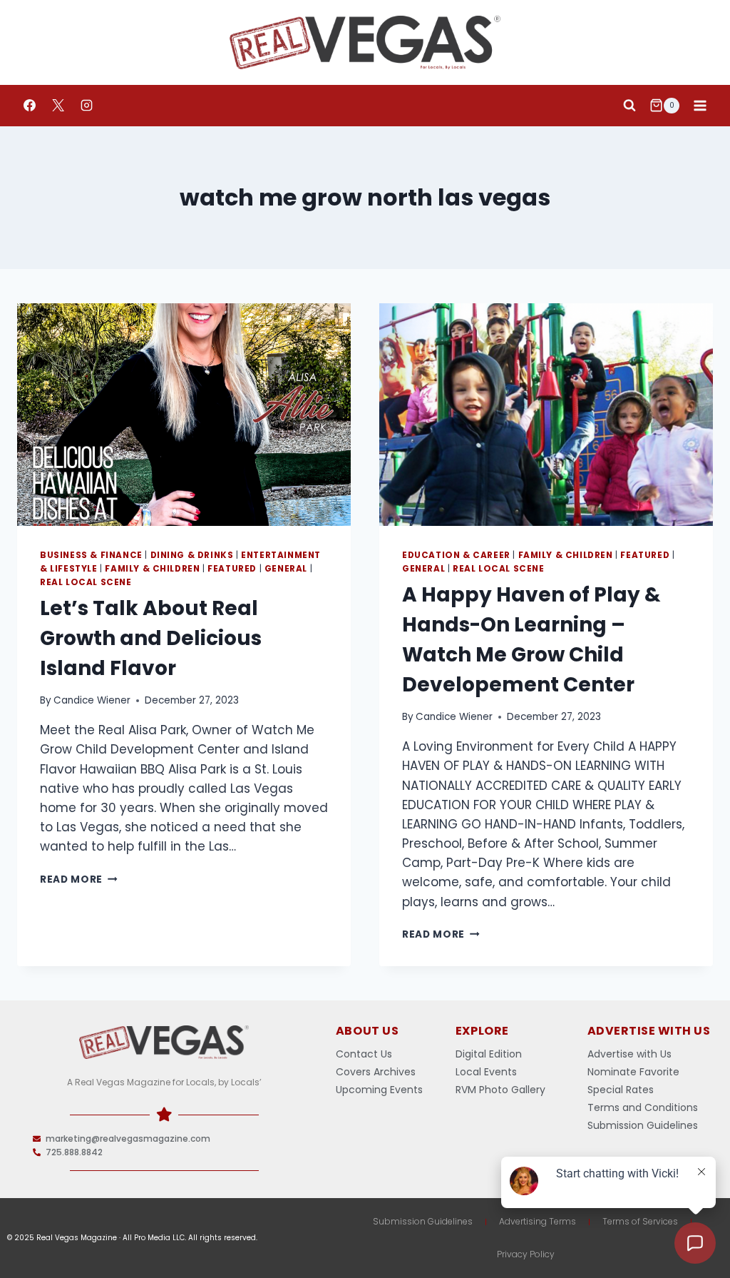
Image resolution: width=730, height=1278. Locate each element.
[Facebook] (29, 105)
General (285, 568)
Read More (79, 879)
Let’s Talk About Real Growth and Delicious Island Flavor (151, 638)
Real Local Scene (86, 582)
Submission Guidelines (423, 1221)
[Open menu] (700, 105)
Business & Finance (91, 555)
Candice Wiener (91, 700)
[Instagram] (86, 105)
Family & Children (152, 568)
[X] (58, 105)
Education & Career (456, 555)
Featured (232, 568)
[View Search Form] (629, 105)
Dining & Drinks (192, 555)
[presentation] (184, 414)
